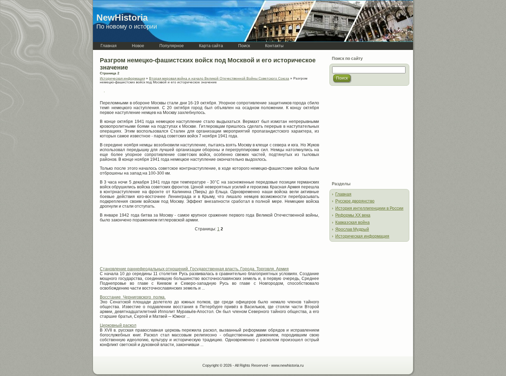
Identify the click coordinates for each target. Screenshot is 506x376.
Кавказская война (352, 222)
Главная (343, 194)
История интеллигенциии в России (369, 208)
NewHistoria (122, 17)
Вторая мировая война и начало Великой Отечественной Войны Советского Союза (219, 78)
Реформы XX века (352, 215)
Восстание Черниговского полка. (133, 297)
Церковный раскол (118, 325)
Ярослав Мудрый (352, 229)
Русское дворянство (355, 201)
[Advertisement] (180, 252)
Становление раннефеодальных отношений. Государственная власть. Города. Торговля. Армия (194, 269)
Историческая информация (122, 78)
